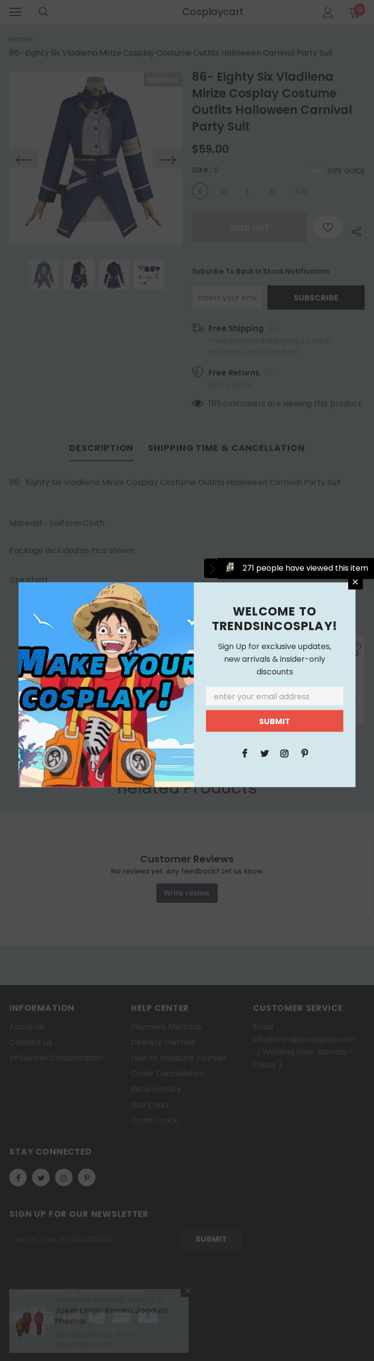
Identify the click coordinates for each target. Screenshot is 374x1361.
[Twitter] (264, 752)
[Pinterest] (304, 752)
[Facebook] (244, 752)
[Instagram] (284, 752)
